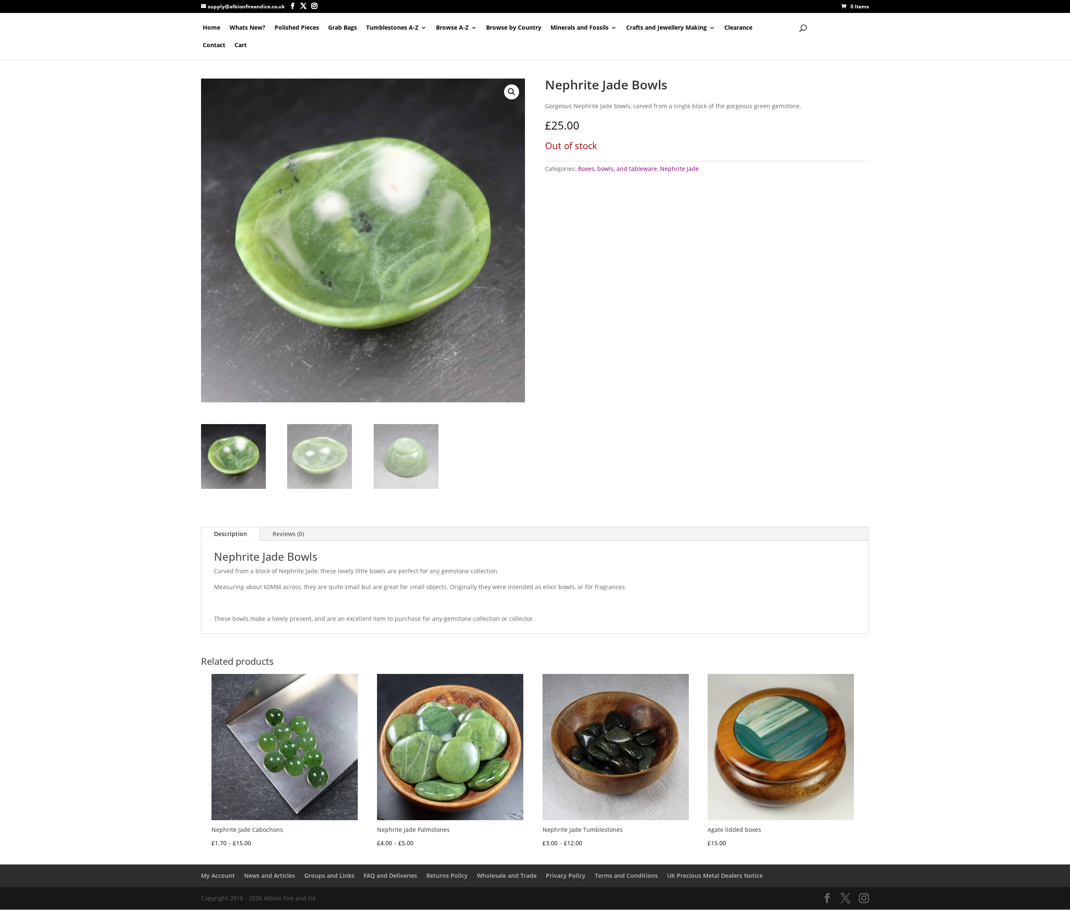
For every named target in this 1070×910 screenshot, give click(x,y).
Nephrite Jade (679, 169)
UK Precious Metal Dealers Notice (715, 875)
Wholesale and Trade (507, 875)
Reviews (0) (288, 534)
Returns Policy (447, 875)
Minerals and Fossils (579, 28)
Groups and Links (329, 875)
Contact (214, 45)
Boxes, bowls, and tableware (617, 169)
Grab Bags (342, 28)
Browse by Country (513, 28)
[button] (511, 91)
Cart (240, 45)
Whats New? (247, 28)
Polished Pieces (297, 28)
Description (230, 534)
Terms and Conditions (626, 875)
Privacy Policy (566, 875)
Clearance (738, 28)
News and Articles (269, 875)
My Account (218, 875)
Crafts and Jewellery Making (666, 28)
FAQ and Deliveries (390, 875)
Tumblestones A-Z (392, 28)
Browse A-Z (452, 28)
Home (211, 28)
